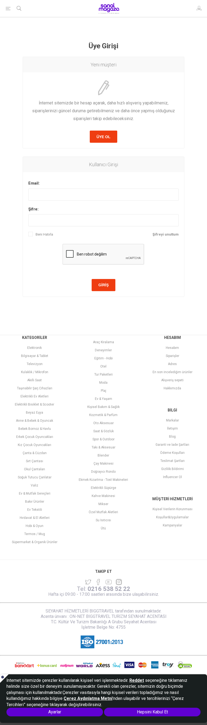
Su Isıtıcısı (103, 520)
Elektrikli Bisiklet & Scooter (34, 404)
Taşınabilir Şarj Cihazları (34, 388)
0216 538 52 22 (109, 589)
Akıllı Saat (34, 380)
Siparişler (172, 356)
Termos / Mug (34, 534)
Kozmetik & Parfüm (103, 415)
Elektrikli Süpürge (103, 488)
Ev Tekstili (34, 510)
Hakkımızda (172, 388)
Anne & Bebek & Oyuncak (34, 421)
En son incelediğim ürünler (172, 372)
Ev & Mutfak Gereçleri (34, 493)
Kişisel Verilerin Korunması (172, 509)
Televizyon (35, 364)
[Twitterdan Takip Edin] (88, 582)
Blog (172, 436)
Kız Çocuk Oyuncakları (34, 445)
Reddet (136, 680)
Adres (172, 364)
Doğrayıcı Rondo (103, 472)
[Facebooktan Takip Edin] (98, 582)
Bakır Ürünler (34, 501)
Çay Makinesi (103, 463)
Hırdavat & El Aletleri (35, 518)
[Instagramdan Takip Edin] (108, 582)
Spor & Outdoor (103, 439)
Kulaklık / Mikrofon (34, 372)
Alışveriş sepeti (172, 380)
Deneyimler (103, 350)
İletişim (172, 428)
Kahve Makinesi (103, 496)
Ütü (103, 528)
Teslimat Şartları (172, 461)
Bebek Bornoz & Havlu (34, 429)
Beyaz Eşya (34, 412)
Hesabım (172, 348)
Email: (34, 183)
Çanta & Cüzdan (35, 453)
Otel (103, 366)
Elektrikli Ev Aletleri (34, 396)
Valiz (34, 485)
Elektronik (34, 348)
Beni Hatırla (44, 234)
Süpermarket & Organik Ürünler (34, 542)
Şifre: (33, 209)
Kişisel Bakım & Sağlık (103, 407)
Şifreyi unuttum (166, 234)
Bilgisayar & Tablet (34, 356)
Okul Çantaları (34, 469)
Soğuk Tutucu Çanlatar (34, 477)
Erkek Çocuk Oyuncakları (34, 437)
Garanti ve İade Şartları (172, 445)
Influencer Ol (172, 477)
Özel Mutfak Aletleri (103, 512)
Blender (103, 455)
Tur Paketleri (103, 374)
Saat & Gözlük (103, 431)
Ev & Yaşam (103, 399)
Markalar (172, 420)
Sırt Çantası (34, 461)
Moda (103, 382)
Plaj (103, 391)
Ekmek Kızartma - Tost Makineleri (103, 480)
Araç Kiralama (103, 342)
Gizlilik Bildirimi (172, 469)
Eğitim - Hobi (103, 358)
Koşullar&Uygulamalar (172, 517)
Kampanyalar (172, 525)
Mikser (103, 504)
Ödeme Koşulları (172, 453)
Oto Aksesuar (103, 423)
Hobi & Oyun (34, 526)
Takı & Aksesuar (103, 447)
